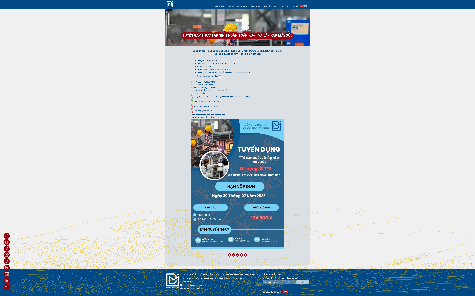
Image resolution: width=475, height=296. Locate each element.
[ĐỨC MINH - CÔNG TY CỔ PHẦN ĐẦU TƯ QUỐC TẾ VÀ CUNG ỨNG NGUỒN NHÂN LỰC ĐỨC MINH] (177, 4)
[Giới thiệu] (7, 242)
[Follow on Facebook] (282, 291)
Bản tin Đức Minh (230, 30)
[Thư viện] (7, 274)
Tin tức (249, 30)
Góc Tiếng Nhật (271, 6)
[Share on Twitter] (234, 255)
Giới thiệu (219, 6)
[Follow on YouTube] (286, 291)
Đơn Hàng (255, 6)
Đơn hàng (241, 30)
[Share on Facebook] (230, 255)
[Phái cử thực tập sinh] (7, 248)
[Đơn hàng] (7, 255)
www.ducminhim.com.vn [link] (210, 101)
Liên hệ (294, 6)
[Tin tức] (7, 268)
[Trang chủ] (7, 236)
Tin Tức (284, 6)
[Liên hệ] (7, 280)
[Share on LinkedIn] (245, 255)
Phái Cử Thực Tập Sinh (237, 6)
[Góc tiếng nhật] (7, 261)
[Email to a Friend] (237, 255)
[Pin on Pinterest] (241, 255)
